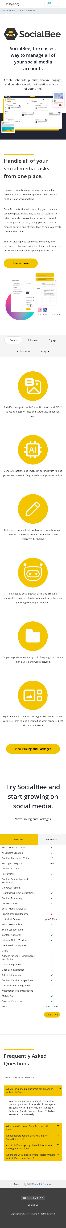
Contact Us (33, 1205)
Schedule (33, 340)
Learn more (21, 263)
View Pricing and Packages (33, 749)
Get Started (52, 1014)
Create (13, 340)
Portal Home (8, 10)
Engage (52, 340)
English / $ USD (34, 1198)
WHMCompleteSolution (39, 1184)
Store (20, 10)
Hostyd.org (12, 4)
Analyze (45, 351)
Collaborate (23, 351)
